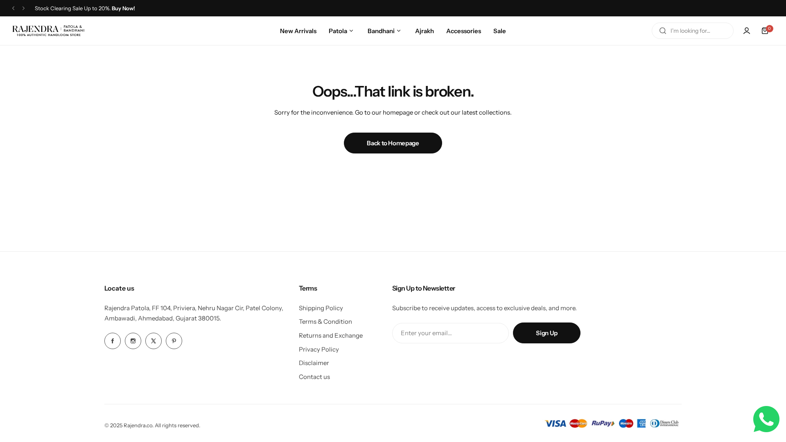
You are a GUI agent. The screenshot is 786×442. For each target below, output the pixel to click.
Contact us (314, 377)
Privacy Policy (319, 349)
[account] (747, 31)
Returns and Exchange (331, 335)
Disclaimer (314, 363)
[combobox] (693, 31)
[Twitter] (153, 341)
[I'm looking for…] (663, 31)
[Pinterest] (174, 341)
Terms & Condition (325, 321)
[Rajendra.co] (48, 30)
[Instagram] (133, 341)
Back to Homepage (393, 143)
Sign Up (546, 333)
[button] (13, 8)
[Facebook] (112, 341)
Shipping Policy (321, 308)
